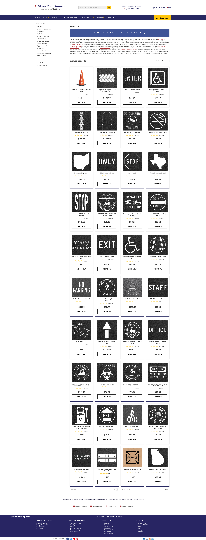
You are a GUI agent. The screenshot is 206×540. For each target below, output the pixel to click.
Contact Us (107, 525)
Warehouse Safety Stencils (44, 53)
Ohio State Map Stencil (81, 173)
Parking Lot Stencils (42, 43)
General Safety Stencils (43, 36)
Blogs (139, 528)
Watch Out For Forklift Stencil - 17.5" (132, 342)
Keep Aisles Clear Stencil (158, 256)
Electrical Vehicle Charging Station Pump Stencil (81, 427)
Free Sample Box (108, 526)
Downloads (140, 531)
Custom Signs (107, 528)
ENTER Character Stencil (132, 90)
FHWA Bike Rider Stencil (132, 426)
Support (100, 17)
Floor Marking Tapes (75, 523)
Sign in (154, 8)
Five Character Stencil (81, 469)
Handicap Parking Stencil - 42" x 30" (157, 90)
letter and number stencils (128, 49)
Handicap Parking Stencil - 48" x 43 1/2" (132, 257)
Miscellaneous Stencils (43, 41)
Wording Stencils (41, 55)
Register (162, 8)
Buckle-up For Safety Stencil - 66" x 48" (132, 214)
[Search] (109, 7)
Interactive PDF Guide (143, 525)
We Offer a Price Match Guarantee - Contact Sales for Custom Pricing (119, 33)
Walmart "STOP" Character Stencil (81, 214)
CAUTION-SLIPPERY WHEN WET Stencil (132, 385)
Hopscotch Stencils (81, 132)
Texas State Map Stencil (158, 173)
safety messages (105, 48)
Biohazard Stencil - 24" (107, 384)
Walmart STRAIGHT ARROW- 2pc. (107, 342)
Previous (74, 489)
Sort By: (155, 61)
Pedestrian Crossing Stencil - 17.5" (107, 300)
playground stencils (77, 44)
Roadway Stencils (41, 51)
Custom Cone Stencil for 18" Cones (81, 90)
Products (55, 17)
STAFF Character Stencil (157, 299)
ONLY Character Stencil (107, 173)
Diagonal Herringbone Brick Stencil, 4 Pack (107, 90)
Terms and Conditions (109, 530)
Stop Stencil (132, 173)
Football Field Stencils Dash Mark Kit (107, 470)
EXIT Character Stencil (107, 256)
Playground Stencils (42, 46)
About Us (111, 17)
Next (166, 489)
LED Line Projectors (70, 17)
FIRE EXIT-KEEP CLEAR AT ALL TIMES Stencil (158, 427)
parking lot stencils (75, 46)
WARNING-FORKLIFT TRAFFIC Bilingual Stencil (107, 214)
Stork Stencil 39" (81, 341)
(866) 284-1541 (132, 8)
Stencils (43, 23)
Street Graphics (74, 531)
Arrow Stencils (40, 31)
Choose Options (107, 78)
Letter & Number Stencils (44, 29)
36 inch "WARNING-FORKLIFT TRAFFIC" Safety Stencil (81, 385)
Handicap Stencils (41, 38)
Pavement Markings (75, 530)
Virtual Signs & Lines (75, 528)
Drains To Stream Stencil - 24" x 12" (81, 257)
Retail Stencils (40, 48)
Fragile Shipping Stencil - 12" (132, 469)
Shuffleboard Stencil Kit (132, 299)
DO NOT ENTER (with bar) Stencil (158, 214)
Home (37, 23)
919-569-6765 (41, 526)
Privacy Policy (107, 531)
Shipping (111, 533)
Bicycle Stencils (41, 34)
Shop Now (81, 102)
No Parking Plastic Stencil (81, 299)
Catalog (140, 530)
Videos (139, 526)
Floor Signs (73, 525)
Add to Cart (81, 78)
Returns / (106, 533)
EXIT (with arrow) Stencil (107, 426)
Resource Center (86, 17)
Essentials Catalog (41, 17)
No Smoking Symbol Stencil (158, 132)
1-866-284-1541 (118, 516)
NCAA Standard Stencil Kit (106, 132)
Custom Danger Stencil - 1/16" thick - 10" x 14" (157, 385)
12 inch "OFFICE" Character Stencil (157, 342)
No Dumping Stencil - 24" (132, 132)
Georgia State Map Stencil (157, 469)
